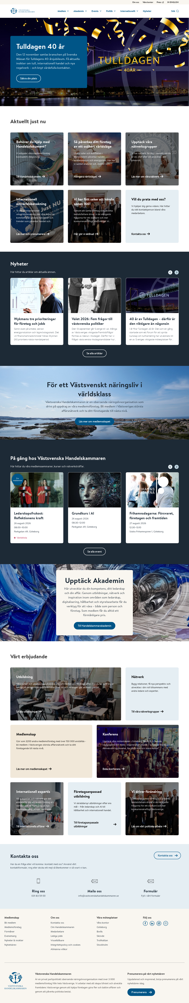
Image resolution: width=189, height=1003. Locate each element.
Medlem (62, 11)
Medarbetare (57, 931)
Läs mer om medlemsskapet (94, 421)
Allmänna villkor (59, 949)
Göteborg (102, 927)
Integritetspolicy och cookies (65, 944)
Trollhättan (102, 940)
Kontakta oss (165, 855)
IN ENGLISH (173, 2)
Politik (109, 11)
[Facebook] (145, 923)
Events (95, 11)
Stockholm (102, 944)
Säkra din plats (28, 78)
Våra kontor (148, 2)
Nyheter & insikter (13, 940)
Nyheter (147, 11)
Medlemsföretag (12, 927)
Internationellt (127, 11)
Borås (100, 931)
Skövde (100, 936)
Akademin (79, 11)
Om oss (135, 2)
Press (159, 2)
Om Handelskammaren (62, 927)
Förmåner (9, 931)
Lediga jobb (57, 936)
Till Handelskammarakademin (94, 626)
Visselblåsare (57, 940)
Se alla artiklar (95, 353)
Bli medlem (10, 922)
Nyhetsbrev (10, 944)
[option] (37, 311)
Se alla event (94, 551)
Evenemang (10, 936)
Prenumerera (139, 992)
